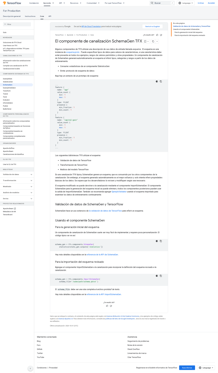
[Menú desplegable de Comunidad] (100, 3)
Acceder (211, 3)
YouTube (40, 357)
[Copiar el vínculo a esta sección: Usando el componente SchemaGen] (107, 220)
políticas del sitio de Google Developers (120, 319)
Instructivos (30, 16)
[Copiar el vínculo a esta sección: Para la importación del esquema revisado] (106, 262)
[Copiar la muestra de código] (161, 81)
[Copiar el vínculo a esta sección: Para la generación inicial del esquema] (101, 227)
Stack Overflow (134, 349)
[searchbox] (17, 24)
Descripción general (11, 16)
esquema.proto (72, 52)
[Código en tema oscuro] (157, 81)
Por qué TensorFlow (113, 3)
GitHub (201, 3)
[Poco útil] (161, 35)
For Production (11, 10)
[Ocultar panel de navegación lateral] (30, 368)
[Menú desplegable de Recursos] (81, 3)
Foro (38, 345)
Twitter (40, 353)
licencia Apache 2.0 (66, 319)
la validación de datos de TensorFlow (105, 211)
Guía (42, 16)
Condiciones (42, 368)
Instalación (34, 3)
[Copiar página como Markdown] (153, 41)
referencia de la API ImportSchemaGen (104, 294)
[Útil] (157, 35)
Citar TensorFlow (134, 357)
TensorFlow (59, 35)
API (60, 3)
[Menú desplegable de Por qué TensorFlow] (124, 3)
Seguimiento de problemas (138, 341)
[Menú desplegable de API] (65, 3)
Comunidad (92, 3)
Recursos (74, 3)
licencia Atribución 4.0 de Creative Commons (123, 316)
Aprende (47, 3)
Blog (38, 341)
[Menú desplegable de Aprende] (54, 3)
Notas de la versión (135, 345)
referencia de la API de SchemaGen (102, 254)
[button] (15, 174)
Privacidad (53, 368)
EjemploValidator (119, 191)
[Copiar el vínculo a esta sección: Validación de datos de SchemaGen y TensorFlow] (125, 204)
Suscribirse (187, 368)
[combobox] (162, 3)
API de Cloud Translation (91, 26)
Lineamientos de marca (137, 353)
